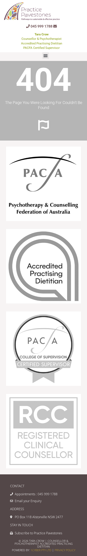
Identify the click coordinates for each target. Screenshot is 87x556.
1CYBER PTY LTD (41, 550)
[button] (45, 55)
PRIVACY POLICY (64, 550)
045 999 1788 (41, 26)
